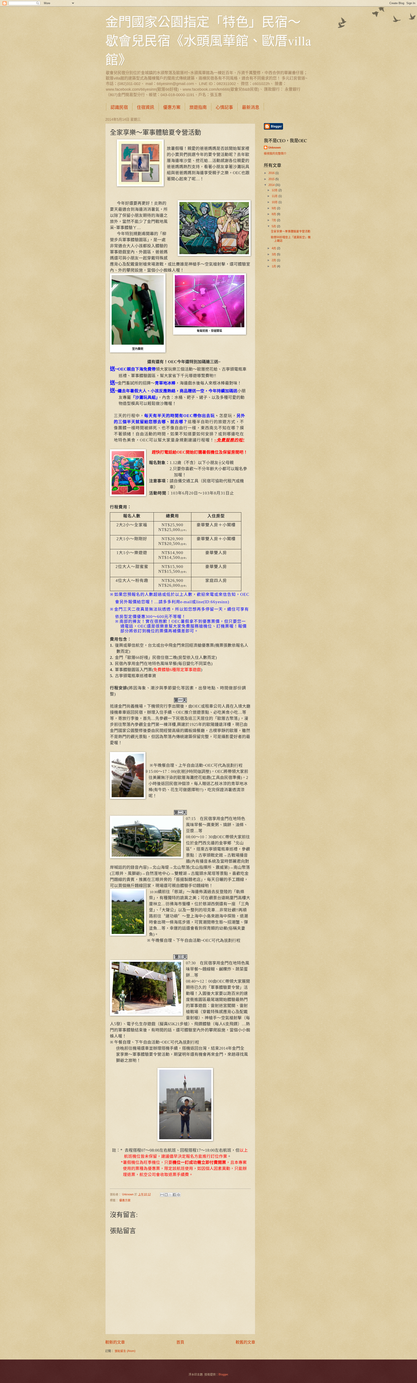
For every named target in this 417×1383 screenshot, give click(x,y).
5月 (274, 226)
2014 (271, 185)
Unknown (274, 147)
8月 (274, 214)
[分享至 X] (170, 1195)
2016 (271, 173)
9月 (274, 208)
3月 (274, 254)
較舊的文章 (245, 1342)
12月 (275, 190)
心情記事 (224, 107)
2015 (271, 179)
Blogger (223, 1374)
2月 (274, 260)
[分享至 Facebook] (174, 1195)
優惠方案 (171, 107)
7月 (274, 220)
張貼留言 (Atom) (125, 1351)
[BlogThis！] (166, 1195)
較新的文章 (115, 1342)
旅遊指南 (198, 107)
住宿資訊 (145, 107)
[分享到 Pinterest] (178, 1195)
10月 (275, 202)
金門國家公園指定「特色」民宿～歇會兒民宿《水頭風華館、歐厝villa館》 (208, 40)
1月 (274, 266)
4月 (274, 248)
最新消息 (250, 107)
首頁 (180, 1342)
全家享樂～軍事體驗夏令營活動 (290, 231)
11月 (275, 196)
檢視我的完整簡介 (275, 153)
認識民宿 (119, 107)
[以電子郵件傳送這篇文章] (162, 1195)
